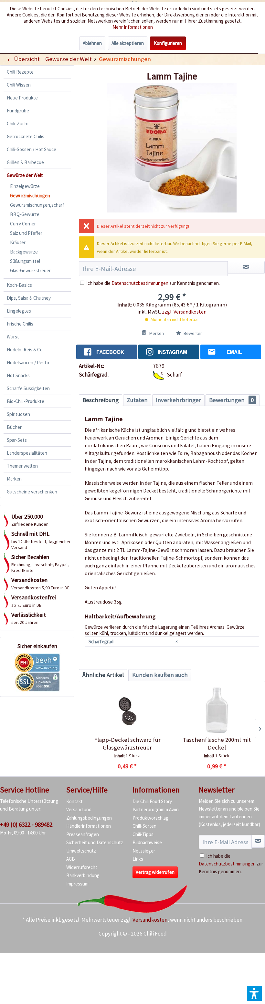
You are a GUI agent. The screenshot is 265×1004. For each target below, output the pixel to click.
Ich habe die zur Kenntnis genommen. (153, 283)
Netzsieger (143, 851)
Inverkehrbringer (178, 400)
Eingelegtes (19, 311)
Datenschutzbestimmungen (139, 283)
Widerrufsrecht (81, 867)
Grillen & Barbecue (25, 162)
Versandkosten (149, 919)
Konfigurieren (168, 43)
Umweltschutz (81, 851)
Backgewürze (24, 252)
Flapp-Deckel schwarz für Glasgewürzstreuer (127, 743)
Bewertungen (231, 400)
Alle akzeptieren (127, 43)
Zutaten (137, 400)
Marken (14, 479)
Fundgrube (18, 111)
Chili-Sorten (144, 826)
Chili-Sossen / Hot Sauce (31, 149)
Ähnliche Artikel (103, 674)
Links (137, 859)
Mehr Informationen (132, 27)
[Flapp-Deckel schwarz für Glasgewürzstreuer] (127, 710)
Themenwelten (22, 466)
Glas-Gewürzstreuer (30, 270)
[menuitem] (68, 59)
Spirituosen (18, 414)
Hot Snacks (18, 375)
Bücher (14, 427)
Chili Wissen (19, 85)
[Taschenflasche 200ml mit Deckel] (216, 710)
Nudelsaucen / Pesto (28, 362)
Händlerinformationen (88, 826)
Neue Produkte (22, 98)
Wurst (13, 337)
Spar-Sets (17, 440)
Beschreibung (100, 400)
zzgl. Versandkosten (184, 311)
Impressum (77, 884)
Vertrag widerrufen (155, 872)
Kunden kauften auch (160, 674)
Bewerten (193, 333)
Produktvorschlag (150, 818)
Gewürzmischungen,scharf (37, 205)
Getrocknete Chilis (25, 136)
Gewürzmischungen (30, 195)
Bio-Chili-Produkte (25, 401)
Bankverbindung (83, 875)
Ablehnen (92, 43)
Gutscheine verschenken (32, 492)
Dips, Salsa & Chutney (29, 298)
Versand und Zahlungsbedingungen (89, 813)
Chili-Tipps (143, 834)
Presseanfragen (82, 834)
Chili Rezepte (20, 72)
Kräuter (18, 242)
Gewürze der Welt (25, 175)
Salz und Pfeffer (26, 233)
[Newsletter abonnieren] (258, 841)
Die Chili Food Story (152, 801)
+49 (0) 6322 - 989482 (26, 824)
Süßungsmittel (25, 261)
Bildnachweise (147, 842)
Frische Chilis (20, 324)
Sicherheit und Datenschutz (94, 842)
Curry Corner (23, 224)
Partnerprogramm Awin (155, 809)
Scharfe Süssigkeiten (28, 388)
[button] (254, 993)
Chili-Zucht (18, 123)
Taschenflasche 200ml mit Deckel (217, 743)
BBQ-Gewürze (24, 214)
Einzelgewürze (25, 186)
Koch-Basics (19, 285)
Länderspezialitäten (27, 453)
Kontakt (74, 801)
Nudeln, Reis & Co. (25, 350)
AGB (70, 859)
